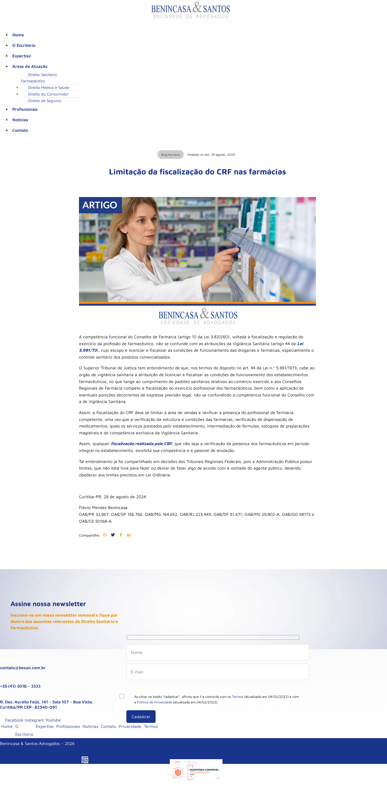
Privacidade (130, 726)
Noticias (20, 119)
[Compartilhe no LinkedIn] (128, 535)
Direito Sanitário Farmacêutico (39, 77)
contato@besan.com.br (23, 667)
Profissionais (25, 109)
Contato (20, 130)
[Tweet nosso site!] (113, 535)
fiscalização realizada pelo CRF (141, 443)
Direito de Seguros (44, 100)
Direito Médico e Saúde (48, 87)
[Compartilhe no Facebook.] (120, 535)
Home (18, 34)
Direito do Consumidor (48, 94)
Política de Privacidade (154, 702)
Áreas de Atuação (29, 66)
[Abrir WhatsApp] (374, 778)
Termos (237, 696)
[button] (196, 66)
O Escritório (23, 45)
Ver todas (371, 742)
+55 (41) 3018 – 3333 (20, 686)
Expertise (21, 55)
